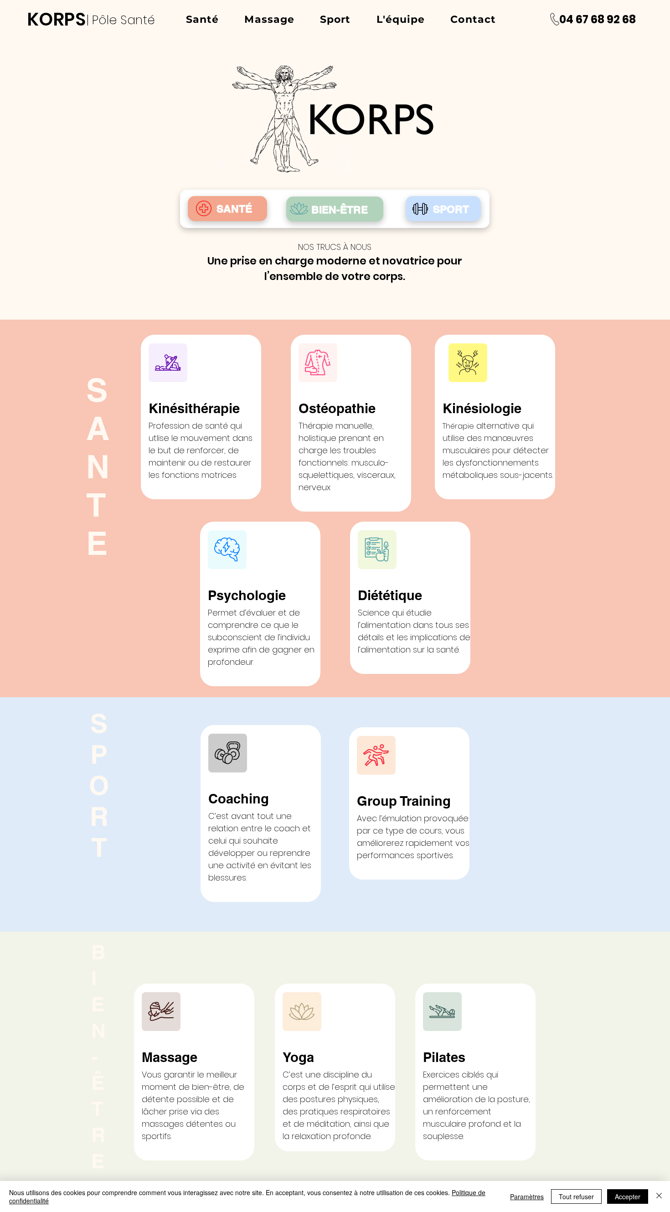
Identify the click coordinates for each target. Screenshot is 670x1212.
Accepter (627, 1196)
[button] (202, 19)
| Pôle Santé (122, 19)
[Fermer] (659, 1196)
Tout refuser (576, 1196)
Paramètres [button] (527, 1196)
